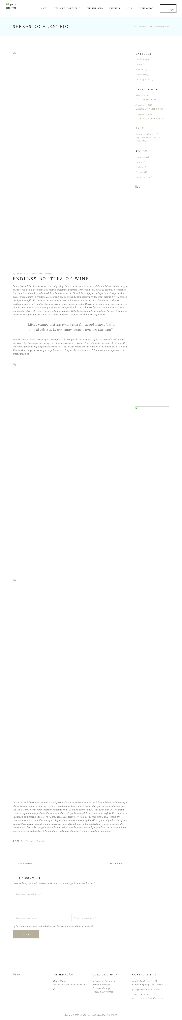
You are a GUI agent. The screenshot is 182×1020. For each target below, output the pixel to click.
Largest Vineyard (149, 108)
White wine (41, 841)
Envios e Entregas (101, 985)
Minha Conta (59, 981)
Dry (22, 841)
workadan (37, 273)
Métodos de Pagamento (104, 981)
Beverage (140, 134)
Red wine (30, 841)
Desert (160, 134)
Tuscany (142, 26)
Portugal (140, 69)
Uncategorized (143, 79)
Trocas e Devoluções (102, 992)
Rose (156, 137)
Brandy (151, 134)
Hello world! (146, 99)
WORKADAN (112, 1015)
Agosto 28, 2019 (20, 273)
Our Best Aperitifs (150, 118)
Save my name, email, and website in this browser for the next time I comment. (54, 926)
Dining (139, 64)
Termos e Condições (102, 988)
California (141, 59)
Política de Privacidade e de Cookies (71, 985)
